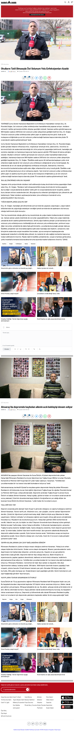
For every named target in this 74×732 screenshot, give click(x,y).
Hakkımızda (16, 729)
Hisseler (39, 702)
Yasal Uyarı (58, 729)
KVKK (41, 729)
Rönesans (29, 599)
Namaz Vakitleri (29, 700)
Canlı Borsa (28, 697)
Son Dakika (16, 705)
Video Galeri (50, 700)
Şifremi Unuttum (6, 716)
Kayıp (11, 599)
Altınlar (39, 697)
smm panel (16, 708)
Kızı (16, 599)
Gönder (7, 349)
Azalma (4, 243)
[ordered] (26, 349)
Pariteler (40, 708)
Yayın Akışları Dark (18, 700)
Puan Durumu (29, 702)
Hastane (33, 243)
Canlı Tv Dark (17, 697)
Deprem (4, 599)
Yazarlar (48, 702)
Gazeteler (49, 705)
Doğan (11, 243)
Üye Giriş (3, 710)
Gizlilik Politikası (29, 729)
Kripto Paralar (41, 705)
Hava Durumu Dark (7, 697)
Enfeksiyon (19, 243)
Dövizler (39, 700)
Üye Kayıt (4, 713)
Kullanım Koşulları (49, 729)
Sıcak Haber (50, 708)
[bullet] (28, 349)
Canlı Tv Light (5, 702)
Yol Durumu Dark (6, 700)
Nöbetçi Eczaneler (18, 702)
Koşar (22, 599)
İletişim (23, 729)
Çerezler (37, 729)
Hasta (26, 243)
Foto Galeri (49, 697)
